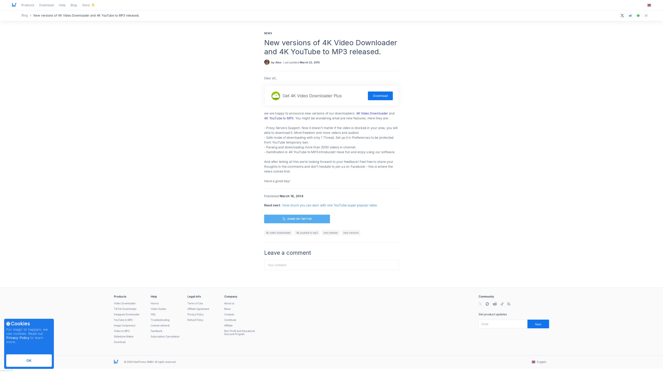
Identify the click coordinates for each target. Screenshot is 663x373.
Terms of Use (195, 303)
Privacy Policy (17, 338)
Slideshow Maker (124, 336)
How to (155, 303)
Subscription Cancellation (165, 336)
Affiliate (228, 325)
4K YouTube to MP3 (278, 118)
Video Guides (158, 308)
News (268, 33)
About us (229, 303)
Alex (278, 62)
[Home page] (14, 5)
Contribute (230, 319)
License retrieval (160, 325)
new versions (351, 232)
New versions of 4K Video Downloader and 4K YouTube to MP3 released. (330, 47)
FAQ (153, 314)
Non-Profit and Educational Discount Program (239, 332)
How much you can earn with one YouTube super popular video (329, 205)
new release (331, 232)
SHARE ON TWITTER (299, 218)
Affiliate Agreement (198, 308)
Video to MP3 (121, 330)
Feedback (156, 330)
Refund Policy (195, 319)
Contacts (229, 314)
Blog (25, 15)
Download (380, 96)
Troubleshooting (160, 319)
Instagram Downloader (127, 314)
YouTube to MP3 (123, 319)
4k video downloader (278, 232)
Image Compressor (125, 325)
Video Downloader (125, 303)
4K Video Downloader (372, 113)
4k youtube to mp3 (307, 232)
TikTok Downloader (125, 308)
